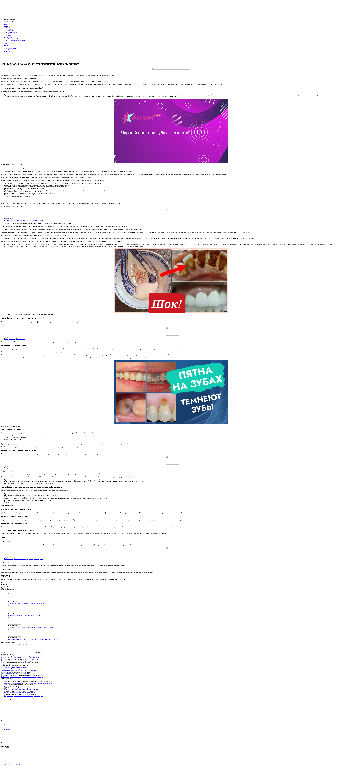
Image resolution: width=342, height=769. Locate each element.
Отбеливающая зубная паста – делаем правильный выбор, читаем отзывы (30, 627)
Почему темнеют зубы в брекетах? (14, 339)
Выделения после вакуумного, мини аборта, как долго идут (19, 661)
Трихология (7, 35)
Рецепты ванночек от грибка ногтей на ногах (18, 686)
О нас (6, 26)
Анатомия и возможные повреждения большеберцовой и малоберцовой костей (28, 683)
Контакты (7, 51)
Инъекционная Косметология (17, 39)
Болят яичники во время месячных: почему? (14, 667)
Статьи (10, 34)
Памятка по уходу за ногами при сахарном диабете (19, 692)
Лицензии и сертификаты (12, 764)
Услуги (6, 727)
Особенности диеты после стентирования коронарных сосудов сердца (22, 677)
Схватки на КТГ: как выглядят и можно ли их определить (18, 670)
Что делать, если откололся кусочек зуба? (16, 468)
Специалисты (12, 29)
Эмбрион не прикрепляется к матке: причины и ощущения (19, 664)
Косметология (8, 37)
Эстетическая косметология (16, 40)
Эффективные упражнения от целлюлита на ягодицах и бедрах (23, 696)
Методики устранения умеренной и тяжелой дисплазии (21, 689)
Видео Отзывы (12, 32)
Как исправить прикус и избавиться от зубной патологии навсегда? (25, 220)
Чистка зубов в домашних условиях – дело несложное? (24, 615)
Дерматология (8, 43)
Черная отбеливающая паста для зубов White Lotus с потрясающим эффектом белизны (34, 639)
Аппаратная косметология (16, 42)
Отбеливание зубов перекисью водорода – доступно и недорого (23, 559)
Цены (6, 45)
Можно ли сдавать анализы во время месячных (15, 673)
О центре (10, 27)
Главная (6, 24)
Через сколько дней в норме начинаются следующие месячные (20, 657)
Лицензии (11, 30)
